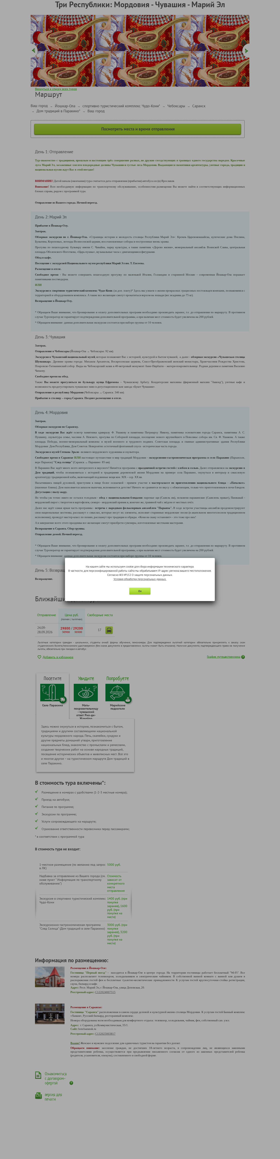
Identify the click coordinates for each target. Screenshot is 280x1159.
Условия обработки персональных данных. (140, 579)
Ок (140, 591)
